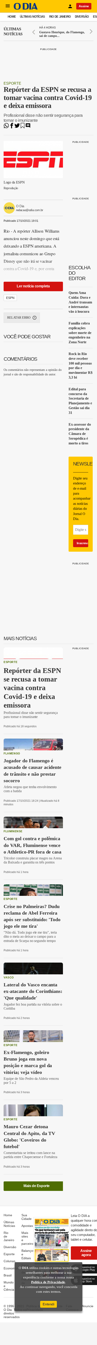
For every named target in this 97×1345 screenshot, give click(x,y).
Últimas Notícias (32, 16)
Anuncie (87, 1306)
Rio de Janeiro (60, 16)
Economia (11, 1268)
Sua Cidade (26, 1217)
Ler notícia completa (33, 286)
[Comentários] (28, 127)
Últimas (13, 31)
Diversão (82, 16)
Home (12, 16)
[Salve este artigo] (22, 127)
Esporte (12, 83)
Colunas (9, 1261)
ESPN (10, 298)
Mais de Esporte (36, 1186)
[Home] (26, 8)
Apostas (27, 1226)
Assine (84, 6)
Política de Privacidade (48, 1282)
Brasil (8, 1275)
